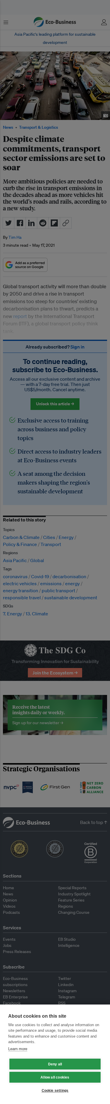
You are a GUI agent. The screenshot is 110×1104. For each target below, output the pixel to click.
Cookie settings (55, 1090)
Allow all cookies (54, 1077)
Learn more (17, 1049)
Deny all (55, 1064)
